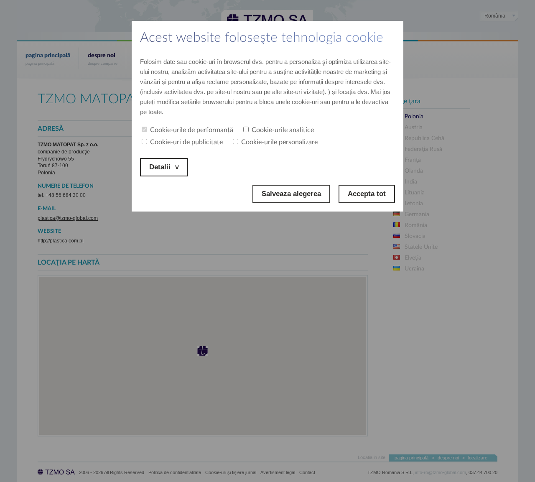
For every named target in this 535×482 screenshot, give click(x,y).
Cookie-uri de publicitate (186, 142)
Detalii (160, 167)
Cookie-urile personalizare (279, 142)
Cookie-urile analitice (283, 130)
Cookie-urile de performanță (191, 130)
